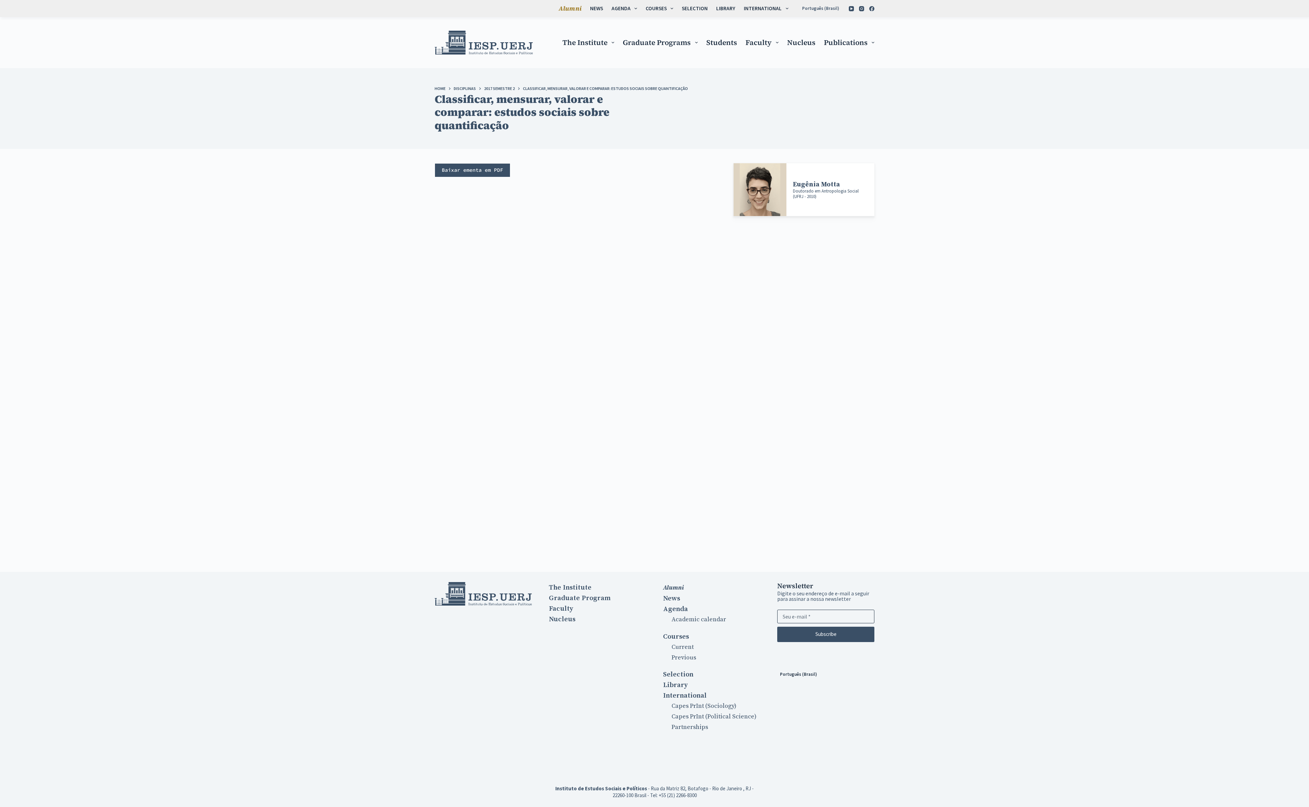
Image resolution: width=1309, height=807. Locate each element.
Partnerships (690, 727)
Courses (656, 8)
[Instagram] (861, 8)
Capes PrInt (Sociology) (704, 706)
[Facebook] (871, 8)
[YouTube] (851, 8)
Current (683, 647)
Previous (684, 657)
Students (721, 42)
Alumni (570, 8)
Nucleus (801, 42)
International (763, 8)
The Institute (584, 42)
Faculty (759, 42)
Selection (695, 8)
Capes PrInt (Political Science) (714, 716)
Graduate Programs (657, 42)
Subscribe (826, 634)
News (596, 8)
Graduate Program (580, 598)
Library (725, 8)
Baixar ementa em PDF (472, 170)
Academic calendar (699, 619)
